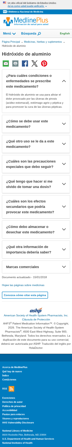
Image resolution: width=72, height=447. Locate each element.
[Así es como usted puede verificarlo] (36, 4)
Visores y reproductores (15, 418)
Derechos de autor (12, 402)
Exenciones (8, 398)
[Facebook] (25, 63)
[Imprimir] (15, 63)
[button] (64, 81)
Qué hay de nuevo (12, 371)
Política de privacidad (14, 406)
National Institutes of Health (17, 443)
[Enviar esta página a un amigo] (6, 63)
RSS (4, 388)
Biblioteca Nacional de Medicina (25, 11)
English (65, 33)
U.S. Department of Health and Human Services (28, 439)
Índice (5, 375)
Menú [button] (7, 33)
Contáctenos (9, 379)
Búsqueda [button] (28, 35)
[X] (34, 63)
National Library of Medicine (17, 430)
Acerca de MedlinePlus (14, 367)
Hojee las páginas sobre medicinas (23, 285)
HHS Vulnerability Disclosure (18, 422)
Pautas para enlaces (13, 414)
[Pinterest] (44, 63)
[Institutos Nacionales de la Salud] (5, 12)
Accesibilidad (9, 410)
